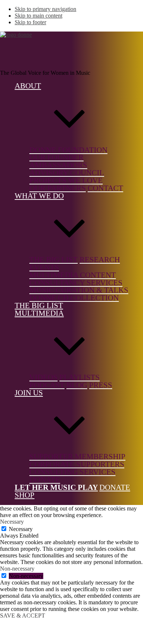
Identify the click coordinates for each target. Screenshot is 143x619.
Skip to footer (30, 22)
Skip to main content (38, 15)
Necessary (21, 529)
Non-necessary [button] (17, 568)
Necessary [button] (12, 522)
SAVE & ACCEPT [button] (22, 615)
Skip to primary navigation (45, 9)
